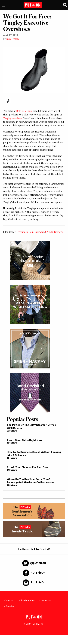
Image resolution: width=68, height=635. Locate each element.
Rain (31, 231)
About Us (8, 600)
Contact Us (45, 600)
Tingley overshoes (12, 118)
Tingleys (58, 231)
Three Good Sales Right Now (24, 440)
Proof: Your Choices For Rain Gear (27, 467)
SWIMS (49, 231)
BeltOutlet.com (24, 110)
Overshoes (22, 231)
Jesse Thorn (12, 38)
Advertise (9, 606)
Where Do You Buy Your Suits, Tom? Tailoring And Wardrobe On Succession (30, 481)
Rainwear (39, 231)
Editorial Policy (26, 600)
